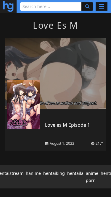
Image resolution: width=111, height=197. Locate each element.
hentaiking (54, 173)
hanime (33, 173)
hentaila (75, 173)
